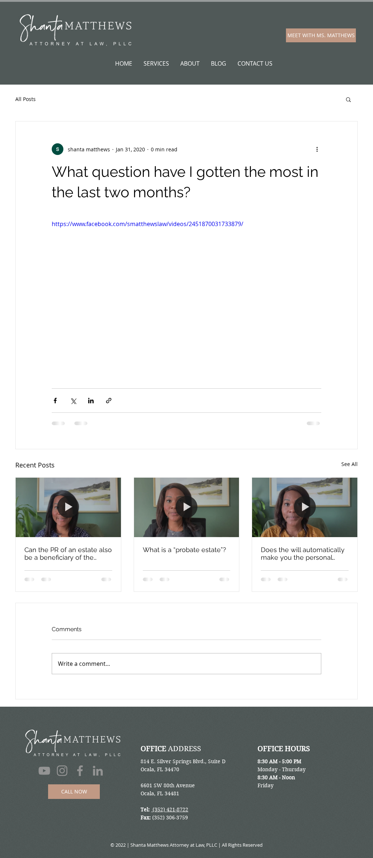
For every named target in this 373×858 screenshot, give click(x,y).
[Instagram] (62, 777)
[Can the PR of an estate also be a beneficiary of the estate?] (68, 507)
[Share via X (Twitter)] (73, 400)
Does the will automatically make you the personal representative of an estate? (304, 553)
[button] (348, 99)
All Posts (25, 99)
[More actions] (317, 149)
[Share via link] (108, 400)
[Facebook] (80, 777)
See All (349, 464)
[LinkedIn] (98, 777)
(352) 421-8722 (169, 816)
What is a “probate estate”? (184, 550)
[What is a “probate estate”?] (186, 507)
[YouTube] (44, 777)
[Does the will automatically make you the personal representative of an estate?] (304, 507)
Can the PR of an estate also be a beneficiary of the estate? (68, 553)
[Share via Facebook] (55, 400)
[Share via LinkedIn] (90, 400)
